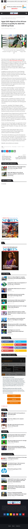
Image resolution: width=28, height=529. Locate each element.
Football (19, 146)
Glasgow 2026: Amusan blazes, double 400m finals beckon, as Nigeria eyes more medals (17, 313)
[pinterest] (20, 344)
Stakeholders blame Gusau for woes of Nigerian (16, 289)
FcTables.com (4, 406)
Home (2, 17)
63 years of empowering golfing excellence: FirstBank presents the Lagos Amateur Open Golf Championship (17, 494)
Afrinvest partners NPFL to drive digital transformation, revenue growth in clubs (17, 325)
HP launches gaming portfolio (14, 469)
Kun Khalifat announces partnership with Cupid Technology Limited (16, 295)
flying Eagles (14, 146)
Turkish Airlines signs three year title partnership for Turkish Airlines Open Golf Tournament (16, 487)
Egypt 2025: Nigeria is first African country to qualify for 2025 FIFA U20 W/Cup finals (16, 174)
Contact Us (18, 526)
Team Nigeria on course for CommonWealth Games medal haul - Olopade (16, 331)
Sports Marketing (5, 28)
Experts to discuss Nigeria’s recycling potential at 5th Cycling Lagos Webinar (16, 277)
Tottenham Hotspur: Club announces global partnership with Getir (16, 464)
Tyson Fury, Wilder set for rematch (16, 418)
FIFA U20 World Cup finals (15, 60)
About (13, 526)
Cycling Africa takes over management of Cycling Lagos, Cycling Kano (17, 283)
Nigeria (22, 146)
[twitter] (20, 341)
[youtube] (7, 350)
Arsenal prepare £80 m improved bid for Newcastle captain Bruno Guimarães (17, 301)
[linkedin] (20, 514)
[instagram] (7, 347)
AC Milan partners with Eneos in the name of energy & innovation (17, 458)
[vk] (20, 347)
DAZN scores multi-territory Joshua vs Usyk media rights (16, 413)
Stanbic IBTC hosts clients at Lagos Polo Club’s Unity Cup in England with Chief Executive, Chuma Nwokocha (17, 480)
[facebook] (7, 341)
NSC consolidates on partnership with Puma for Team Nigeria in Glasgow (16, 319)
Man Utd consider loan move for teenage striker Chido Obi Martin (17, 306)
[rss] (7, 344)
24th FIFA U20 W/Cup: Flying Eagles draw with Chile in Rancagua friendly (17, 167)
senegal (5, 17)
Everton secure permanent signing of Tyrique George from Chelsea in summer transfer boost (17, 448)
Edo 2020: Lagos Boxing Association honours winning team (16, 425)
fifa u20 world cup (7, 146)
